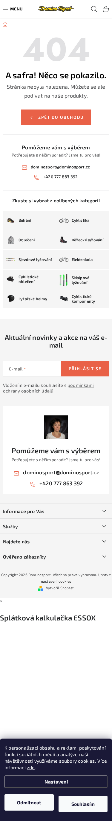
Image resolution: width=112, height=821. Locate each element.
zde (31, 767)
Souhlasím (83, 804)
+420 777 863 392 (60, 176)
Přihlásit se (85, 368)
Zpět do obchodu (61, 117)
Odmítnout (29, 802)
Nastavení (56, 781)
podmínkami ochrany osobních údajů (48, 388)
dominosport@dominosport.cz (60, 166)
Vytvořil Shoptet (60, 588)
